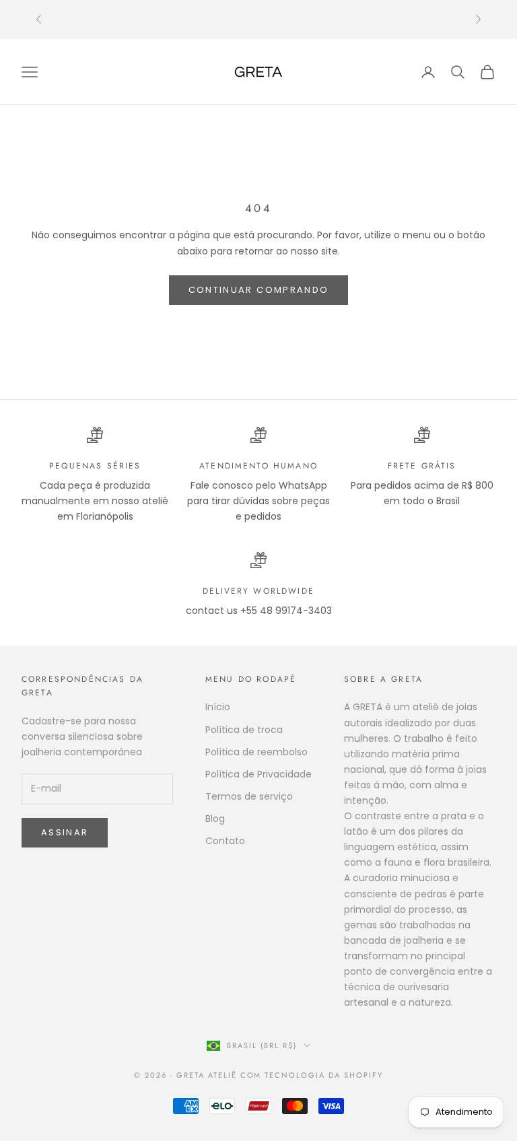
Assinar (64, 832)
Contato (225, 841)
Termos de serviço (249, 796)
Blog (215, 818)
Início (217, 707)
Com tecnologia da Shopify (312, 1075)
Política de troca (244, 729)
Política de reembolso (256, 752)
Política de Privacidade (258, 774)
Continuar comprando (258, 289)
